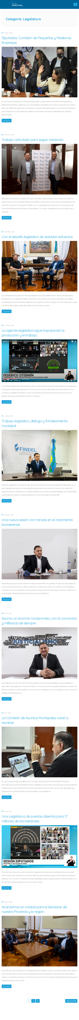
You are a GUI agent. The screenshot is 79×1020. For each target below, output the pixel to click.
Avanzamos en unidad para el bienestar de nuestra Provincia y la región (34, 909)
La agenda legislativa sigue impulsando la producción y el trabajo (33, 332)
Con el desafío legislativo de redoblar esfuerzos (37, 236)
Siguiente (70, 1001)
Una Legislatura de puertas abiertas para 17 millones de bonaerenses (34, 818)
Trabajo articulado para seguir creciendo (32, 139)
